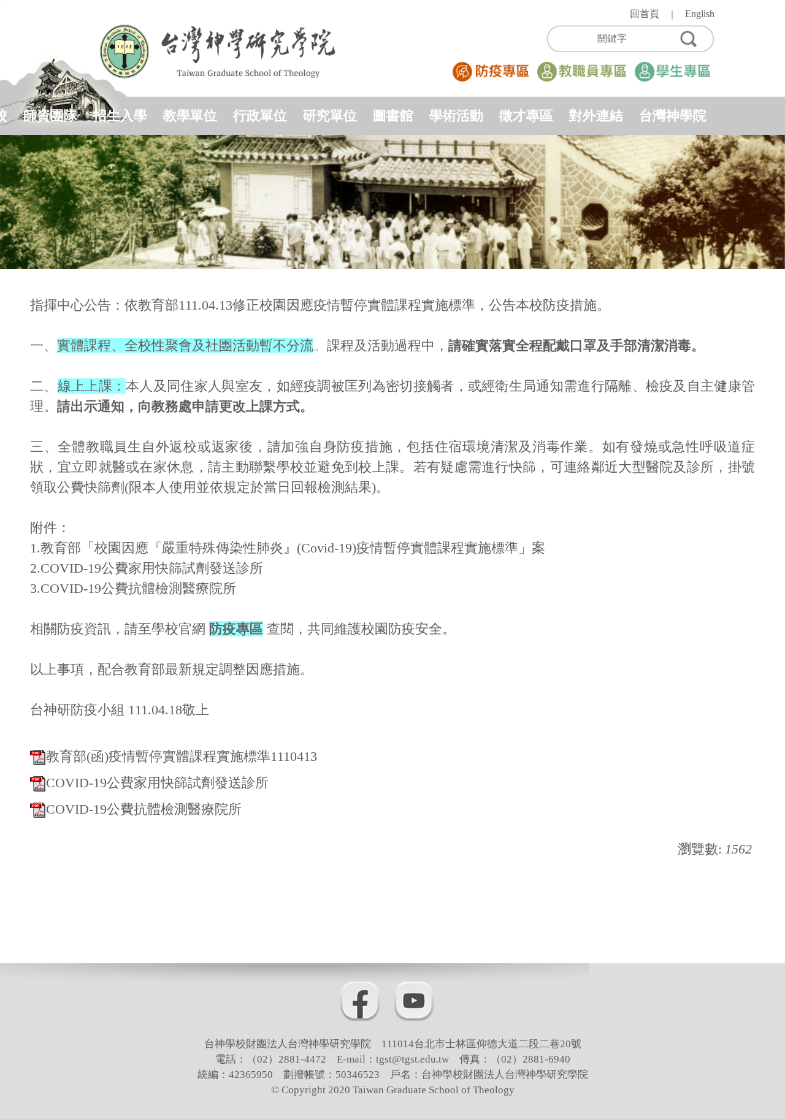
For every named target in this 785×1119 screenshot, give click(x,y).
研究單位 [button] (330, 115)
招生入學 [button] (120, 115)
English (699, 14)
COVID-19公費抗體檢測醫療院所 (144, 809)
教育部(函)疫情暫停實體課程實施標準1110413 (181, 756)
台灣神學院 (672, 115)
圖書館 (393, 115)
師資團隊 (50, 115)
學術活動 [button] (456, 115)
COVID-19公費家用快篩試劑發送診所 (157, 782)
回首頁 (644, 14)
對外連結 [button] (596, 115)
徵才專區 (526, 115)
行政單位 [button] (260, 115)
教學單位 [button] (190, 115)
